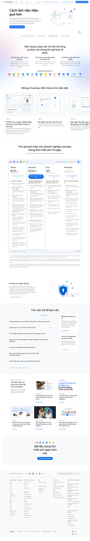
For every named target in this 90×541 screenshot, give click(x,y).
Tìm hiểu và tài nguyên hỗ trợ (73, 480)
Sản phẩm (22, 2)
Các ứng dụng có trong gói (16, 480)
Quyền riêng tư (20, 531)
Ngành (27, 2)
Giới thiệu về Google (35, 531)
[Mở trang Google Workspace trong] (7, 2)
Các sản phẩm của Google (46, 531)
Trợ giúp (54, 531)
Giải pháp (16, 2)
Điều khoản (27, 531)
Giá (34, 2)
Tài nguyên (39, 2)
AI (31, 2)
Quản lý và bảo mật (28, 480)
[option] (27, 36)
